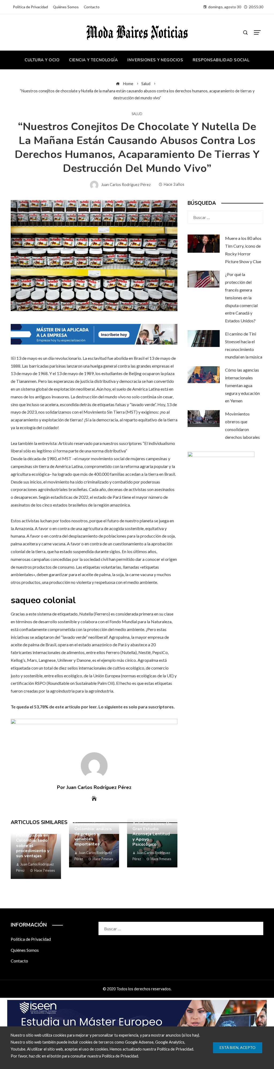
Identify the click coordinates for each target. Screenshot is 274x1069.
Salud (137, 114)
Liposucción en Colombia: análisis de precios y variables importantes (93, 834)
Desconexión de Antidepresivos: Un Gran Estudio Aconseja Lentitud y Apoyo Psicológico (152, 831)
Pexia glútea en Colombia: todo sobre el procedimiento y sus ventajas (32, 845)
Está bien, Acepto (238, 1047)
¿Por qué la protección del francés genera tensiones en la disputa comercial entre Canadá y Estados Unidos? (241, 297)
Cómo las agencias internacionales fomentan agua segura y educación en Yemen (242, 385)
